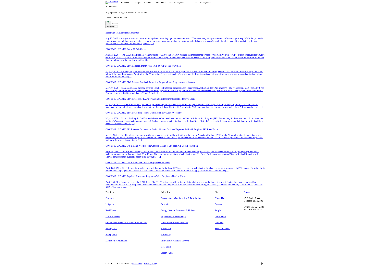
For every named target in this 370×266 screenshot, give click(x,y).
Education (165, 204)
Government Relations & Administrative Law (126, 222)
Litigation (110, 204)
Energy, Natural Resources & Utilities (178, 210)
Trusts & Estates (113, 216)
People (218, 210)
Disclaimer (137, 263)
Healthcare (166, 228)
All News (111, 27)
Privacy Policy (150, 263)
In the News (220, 216)
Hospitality (166, 234)
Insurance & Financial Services (175, 240)
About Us (219, 198)
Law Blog (219, 222)
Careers (218, 204)
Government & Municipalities (174, 222)
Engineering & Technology (173, 216)
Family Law (111, 228)
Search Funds (167, 253)
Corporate (110, 198)
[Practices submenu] (130, 2)
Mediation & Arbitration (116, 240)
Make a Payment (222, 228)
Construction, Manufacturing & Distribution (181, 198)
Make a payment (203, 2)
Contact (247, 192)
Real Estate (111, 210)
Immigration (111, 234)
